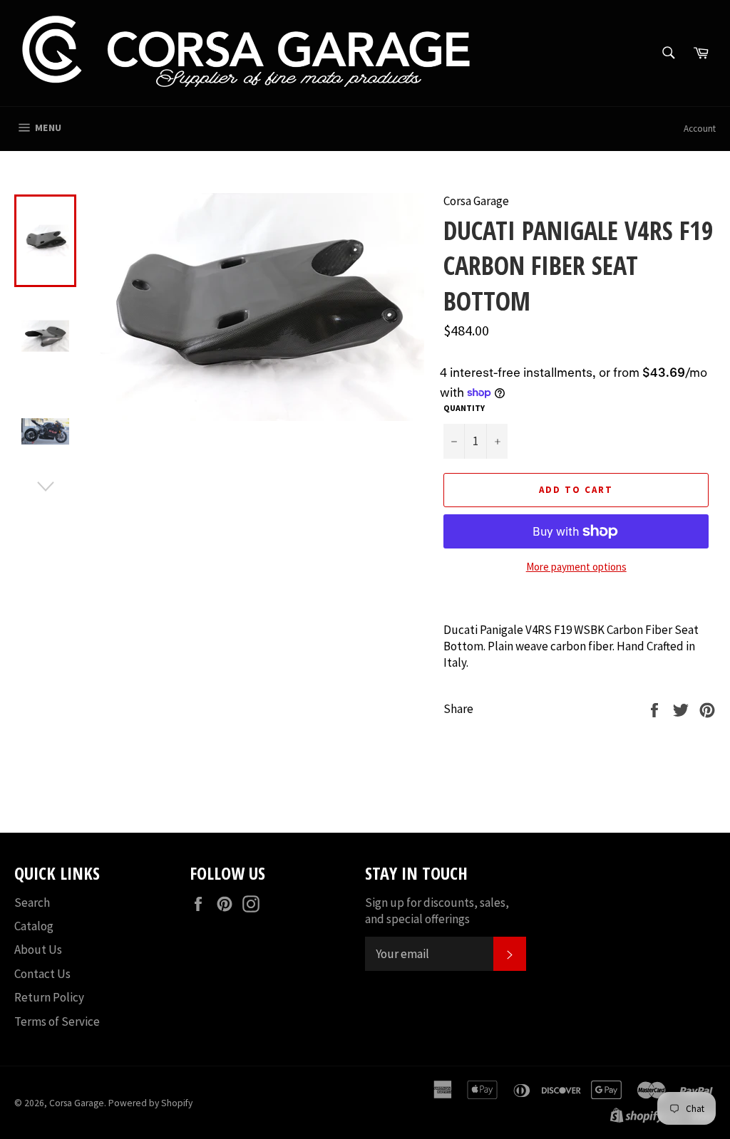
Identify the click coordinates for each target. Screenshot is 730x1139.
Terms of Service (57, 1021)
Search (32, 902)
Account (700, 129)
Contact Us (42, 974)
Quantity (464, 407)
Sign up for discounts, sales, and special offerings (437, 911)
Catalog (33, 926)
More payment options (576, 566)
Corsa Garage (76, 1103)
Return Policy (49, 997)
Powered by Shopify (150, 1103)
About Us (38, 949)
